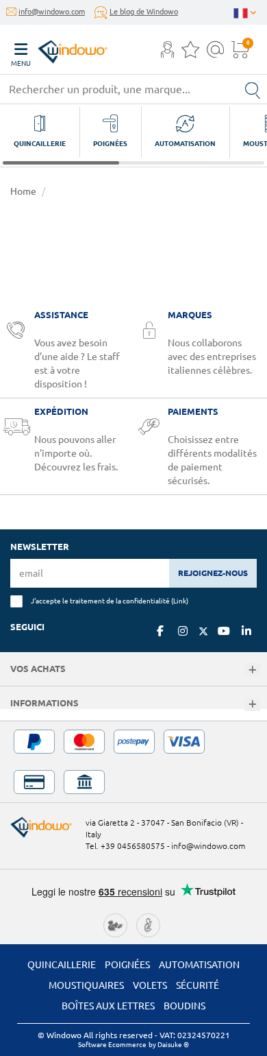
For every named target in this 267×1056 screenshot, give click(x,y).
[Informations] (252, 704)
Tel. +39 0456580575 (125, 845)
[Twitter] (203, 631)
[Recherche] (252, 89)
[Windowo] (58, 48)
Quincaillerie (61, 964)
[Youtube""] (224, 631)
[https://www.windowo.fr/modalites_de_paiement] (133, 761)
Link (179, 601)
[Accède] (167, 53)
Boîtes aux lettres (108, 1005)
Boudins (184, 1005)
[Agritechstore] (115, 923)
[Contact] (215, 53)
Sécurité (197, 985)
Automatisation (199, 964)
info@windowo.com (51, 12)
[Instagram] (183, 631)
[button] (167, 50)
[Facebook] (160, 631)
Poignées (127, 964)
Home (23, 191)
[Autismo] (148, 923)
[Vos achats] (252, 670)
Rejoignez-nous (213, 572)
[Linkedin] (246, 631)
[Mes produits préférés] (190, 53)
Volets (150, 985)
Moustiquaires (86, 985)
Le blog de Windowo (144, 12)
